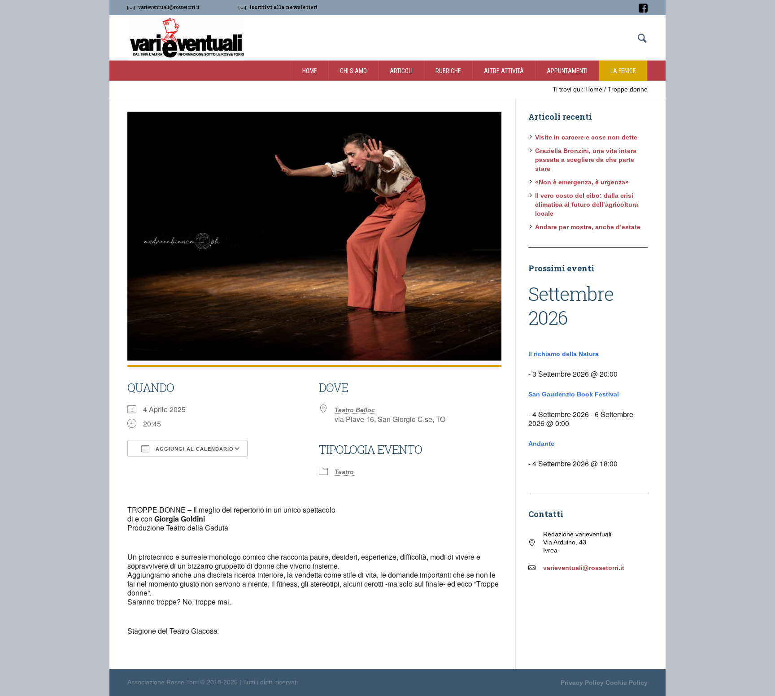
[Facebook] (643, 8)
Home (593, 89)
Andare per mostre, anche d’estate (587, 227)
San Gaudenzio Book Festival (573, 394)
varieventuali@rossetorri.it (169, 7)
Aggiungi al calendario (194, 449)
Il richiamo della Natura (563, 353)
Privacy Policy (582, 682)
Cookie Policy (626, 682)
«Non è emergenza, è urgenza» (582, 182)
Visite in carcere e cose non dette (586, 137)
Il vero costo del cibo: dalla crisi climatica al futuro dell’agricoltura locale (586, 204)
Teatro (344, 471)
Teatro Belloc (355, 409)
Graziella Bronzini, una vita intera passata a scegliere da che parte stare (585, 159)
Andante (541, 443)
